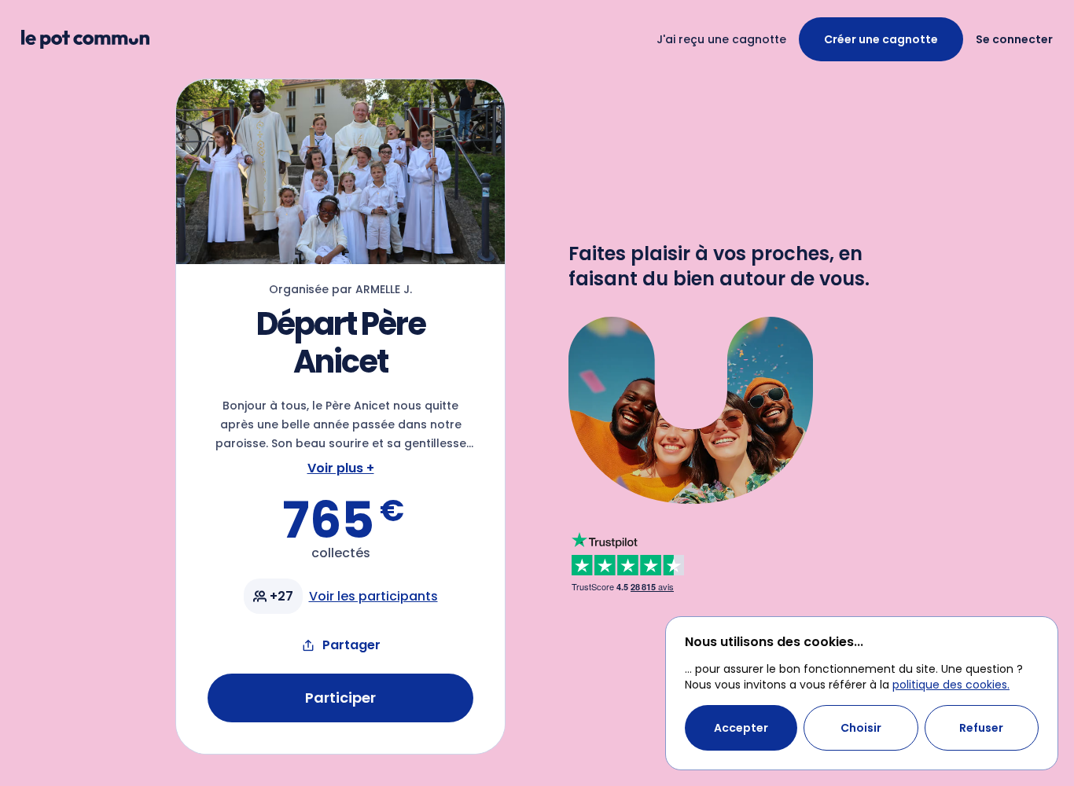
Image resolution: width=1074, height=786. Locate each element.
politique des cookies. (951, 684)
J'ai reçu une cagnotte (721, 39)
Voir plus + (340, 468)
